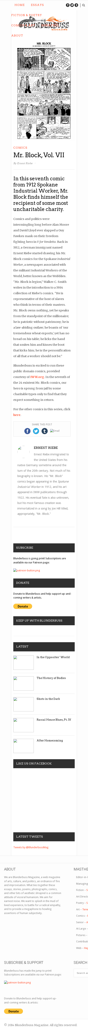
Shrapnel (50, 25)
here (16, 415)
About (17, 35)
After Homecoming (50, 740)
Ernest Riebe (25, 163)
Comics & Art (23, 25)
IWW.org (37, 377)
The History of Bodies (51, 678)
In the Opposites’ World (53, 657)
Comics (20, 147)
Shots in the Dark (48, 698)
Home (20, 5)
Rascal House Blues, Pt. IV (54, 719)
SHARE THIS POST (42, 424)
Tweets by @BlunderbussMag (31, 847)
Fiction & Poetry (26, 15)
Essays (37, 5)
